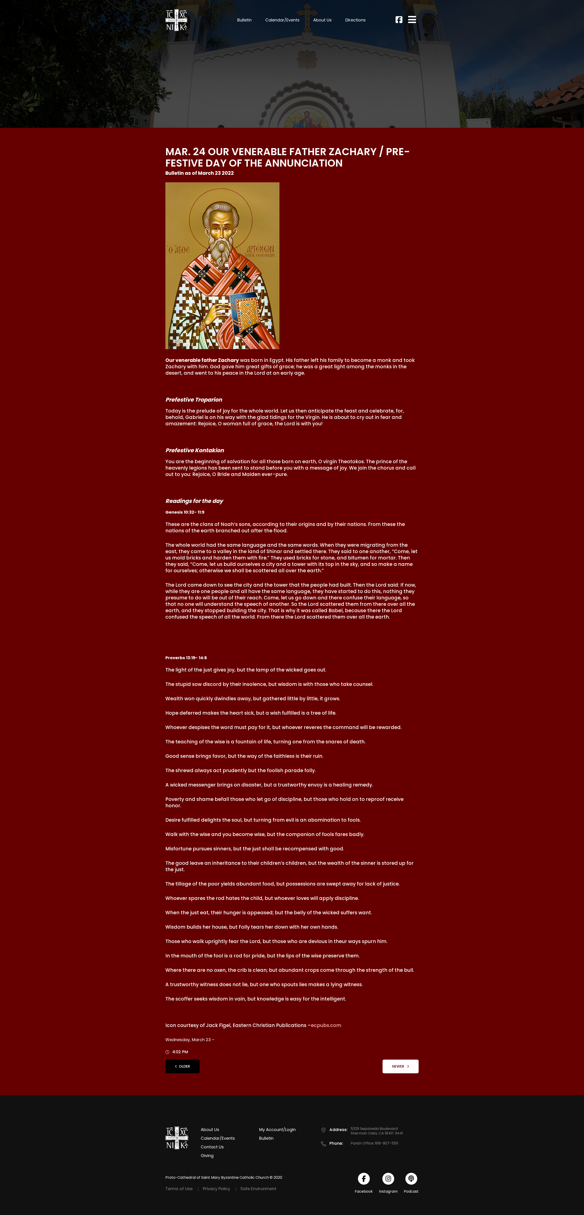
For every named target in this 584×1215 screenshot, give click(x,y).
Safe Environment (258, 1188)
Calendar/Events (282, 20)
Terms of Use (179, 1188)
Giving (207, 1155)
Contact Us (212, 1147)
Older (184, 1066)
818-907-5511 (386, 1143)
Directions (355, 20)
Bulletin (244, 20)
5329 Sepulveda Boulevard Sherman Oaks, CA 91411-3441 (377, 1131)
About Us (322, 20)
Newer (398, 1066)
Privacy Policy (216, 1188)
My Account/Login (277, 1129)
